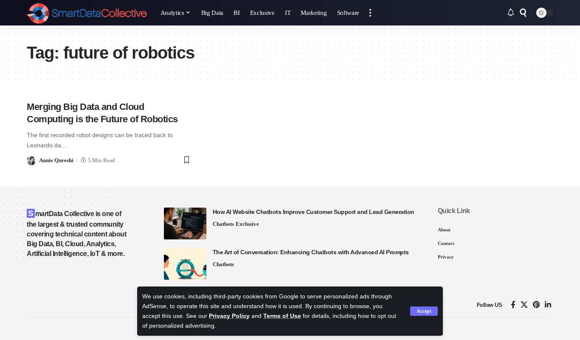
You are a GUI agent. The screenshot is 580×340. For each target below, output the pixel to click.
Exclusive (247, 224)
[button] (424, 311)
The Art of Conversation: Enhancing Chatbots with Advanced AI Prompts (311, 252)
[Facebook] (513, 305)
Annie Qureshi (56, 160)
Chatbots (223, 224)
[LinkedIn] (548, 305)
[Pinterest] (536, 305)
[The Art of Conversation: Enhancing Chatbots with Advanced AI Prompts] (185, 264)
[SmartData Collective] (87, 12)
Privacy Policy (229, 316)
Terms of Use (282, 316)
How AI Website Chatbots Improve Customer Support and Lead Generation (313, 211)
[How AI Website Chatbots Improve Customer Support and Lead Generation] (185, 223)
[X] (524, 305)
